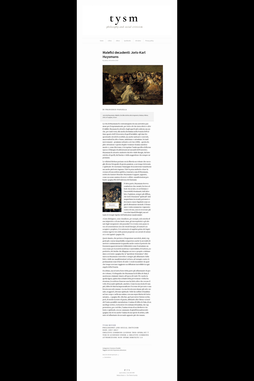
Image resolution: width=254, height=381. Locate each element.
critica (110, 41)
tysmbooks (127, 41)
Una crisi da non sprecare (110, 355)
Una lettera (107, 357)
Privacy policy (149, 41)
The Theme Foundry (132, 375)
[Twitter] (125, 370)
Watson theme (120, 375)
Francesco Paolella (115, 348)
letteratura (123, 350)
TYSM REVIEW (109, 325)
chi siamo (138, 41)
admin (106, 60)
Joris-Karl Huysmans (113, 350)
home (101, 41)
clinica (118, 41)
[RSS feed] (129, 370)
